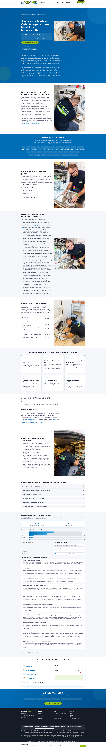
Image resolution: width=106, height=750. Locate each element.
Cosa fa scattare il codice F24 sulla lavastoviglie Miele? (34, 506)
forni (69, 155)
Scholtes (45, 151)
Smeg (55, 151)
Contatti (62, 2)
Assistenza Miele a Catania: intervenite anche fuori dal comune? (36, 490)
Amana (27, 146)
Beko (38, 146)
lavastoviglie (37, 155)
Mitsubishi (67, 149)
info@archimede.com (74, 741)
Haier (23, 149)
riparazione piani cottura (50, 420)
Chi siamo (57, 2)
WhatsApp (25, 49)
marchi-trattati (32, 6)
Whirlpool (60, 151)
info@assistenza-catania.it (31, 419)
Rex (28, 151)
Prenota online (68, 2)
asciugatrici (49, 155)
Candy (53, 146)
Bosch (48, 146)
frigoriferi (43, 155)
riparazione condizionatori (37, 422)
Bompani (43, 146)
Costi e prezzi (73, 716)
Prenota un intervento (31, 678)
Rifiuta (70, 746)
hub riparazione (54, 419)
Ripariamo (43, 2)
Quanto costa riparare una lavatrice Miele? (31, 494)
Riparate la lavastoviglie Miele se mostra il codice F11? (34, 498)
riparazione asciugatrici (26, 123)
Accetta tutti (83, 746)
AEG (23, 146)
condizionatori (56, 155)
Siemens (50, 151)
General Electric (80, 146)
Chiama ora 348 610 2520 (30, 42)
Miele (62, 149)
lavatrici (30, 155)
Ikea (44, 149)
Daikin (57, 146)
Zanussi (66, 151)
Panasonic (82, 149)
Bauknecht (33, 146)
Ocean (76, 149)
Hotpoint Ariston (34, 149)
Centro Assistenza (24, 6)
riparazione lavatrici (26, 121)
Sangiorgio (39, 151)
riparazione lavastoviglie (36, 121)
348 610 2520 (29, 666)
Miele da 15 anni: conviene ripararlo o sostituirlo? (33, 502)
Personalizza (75, 746)
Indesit (49, 149)
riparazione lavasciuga (26, 422)
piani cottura (74, 155)
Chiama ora (81, 1)
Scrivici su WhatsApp (30, 670)
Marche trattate (50, 2)
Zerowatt (71, 151)
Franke (68, 146)
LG (52, 149)
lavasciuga (64, 155)
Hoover (28, 149)
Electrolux (63, 146)
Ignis (40, 149)
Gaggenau (73, 146)
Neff (72, 149)
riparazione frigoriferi (46, 121)
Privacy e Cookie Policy (75, 718)
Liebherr (57, 149)
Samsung (33, 151)
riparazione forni (35, 123)
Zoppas (76, 151)
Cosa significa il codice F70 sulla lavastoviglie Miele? (34, 486)
